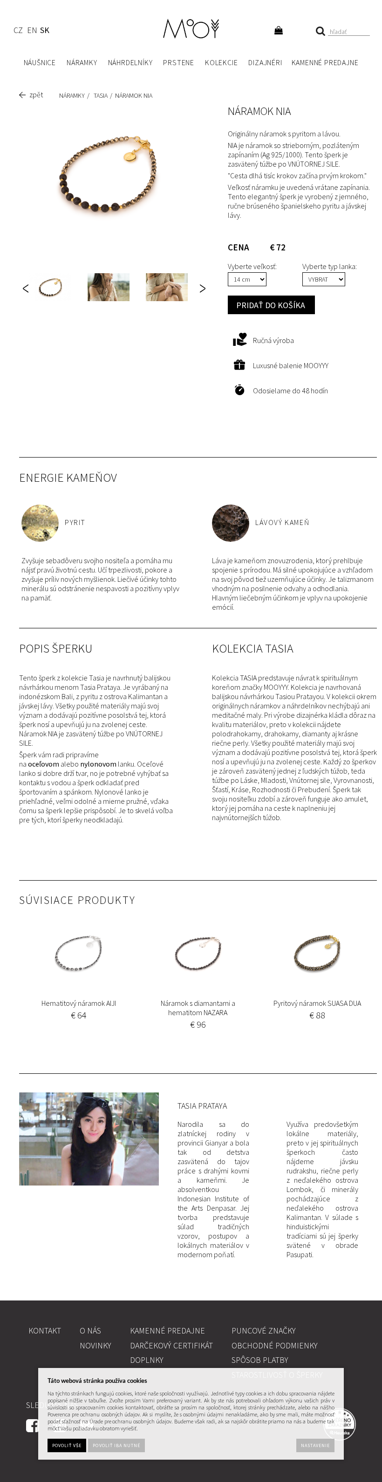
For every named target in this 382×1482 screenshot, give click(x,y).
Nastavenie (315, 1445)
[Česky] (18, 31)
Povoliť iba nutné (116, 1445)
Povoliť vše (67, 1445)
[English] (32, 31)
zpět (36, 94)
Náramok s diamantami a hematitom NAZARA (198, 1007)
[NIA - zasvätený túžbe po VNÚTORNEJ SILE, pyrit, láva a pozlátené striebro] (107, 174)
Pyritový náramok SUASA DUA (317, 1003)
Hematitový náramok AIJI (78, 1003)
